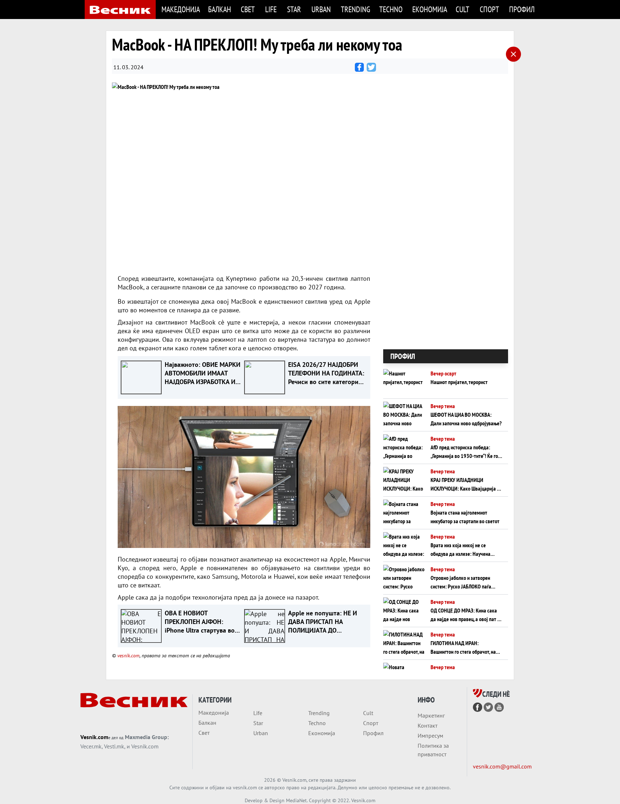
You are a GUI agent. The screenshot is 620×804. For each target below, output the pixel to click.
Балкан (219, 9)
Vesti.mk (114, 746)
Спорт (489, 9)
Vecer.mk (91, 746)
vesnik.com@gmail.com (502, 766)
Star (294, 9)
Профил (522, 9)
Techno (391, 9)
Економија (429, 9)
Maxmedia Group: (147, 737)
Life (271, 9)
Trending (355, 9)
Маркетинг (431, 715)
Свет (248, 9)
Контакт (427, 725)
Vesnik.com (94, 737)
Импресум (430, 735)
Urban (321, 9)
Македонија (180, 9)
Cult (462, 9)
